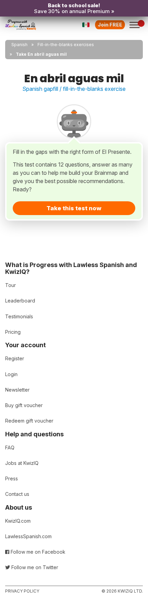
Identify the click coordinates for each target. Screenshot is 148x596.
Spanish (19, 44)
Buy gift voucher (24, 405)
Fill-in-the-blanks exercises (66, 44)
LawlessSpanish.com (28, 536)
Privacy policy (22, 591)
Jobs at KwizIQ (22, 463)
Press (11, 478)
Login (11, 374)
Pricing (13, 332)
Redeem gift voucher (29, 421)
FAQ (9, 447)
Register (14, 358)
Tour (10, 285)
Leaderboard (20, 301)
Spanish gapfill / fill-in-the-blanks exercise (74, 88)
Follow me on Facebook (37, 552)
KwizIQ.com (18, 521)
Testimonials (19, 316)
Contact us (17, 494)
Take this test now (74, 208)
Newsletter (17, 390)
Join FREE (110, 25)
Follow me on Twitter (34, 567)
